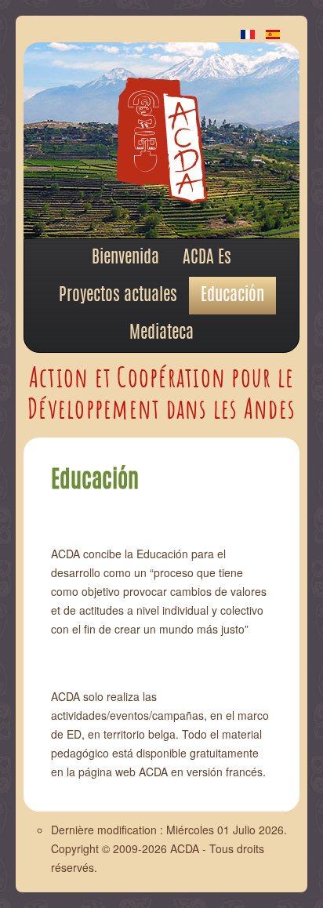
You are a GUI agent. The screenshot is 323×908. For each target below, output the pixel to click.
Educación (232, 295)
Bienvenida (125, 258)
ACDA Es (207, 258)
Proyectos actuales (118, 295)
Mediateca (161, 333)
